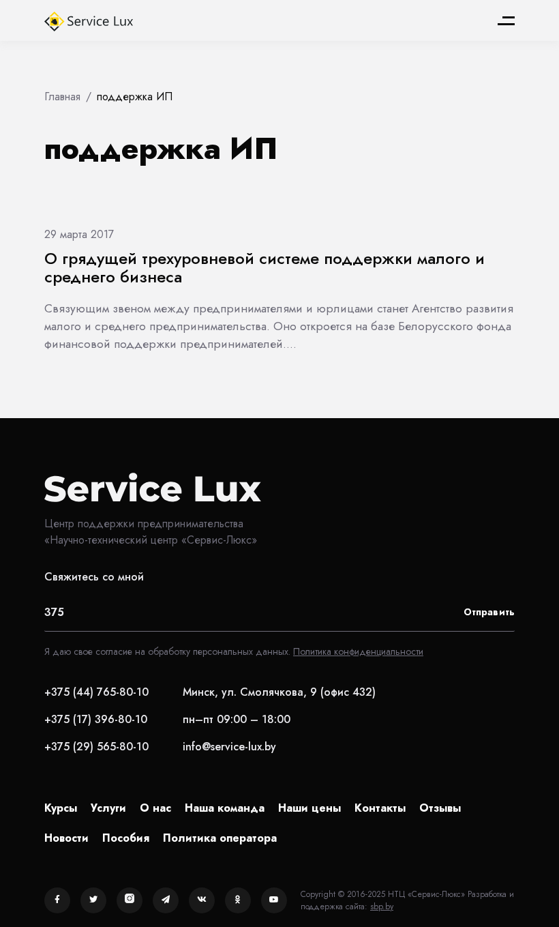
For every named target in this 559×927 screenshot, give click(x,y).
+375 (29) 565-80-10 (96, 746)
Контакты (380, 808)
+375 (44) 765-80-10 (96, 692)
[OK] (238, 900)
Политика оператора (220, 838)
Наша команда (225, 808)
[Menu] (506, 20)
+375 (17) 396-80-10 (95, 719)
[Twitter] (93, 900)
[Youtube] (274, 900)
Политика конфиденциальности (358, 651)
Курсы (60, 808)
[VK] (202, 900)
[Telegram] (166, 900)
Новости (66, 838)
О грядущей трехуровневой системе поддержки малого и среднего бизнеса (264, 267)
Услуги (108, 808)
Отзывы (440, 808)
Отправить (489, 612)
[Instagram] (129, 900)
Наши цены (309, 808)
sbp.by (381, 906)
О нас (155, 808)
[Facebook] (57, 900)
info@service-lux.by (229, 746)
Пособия (125, 838)
